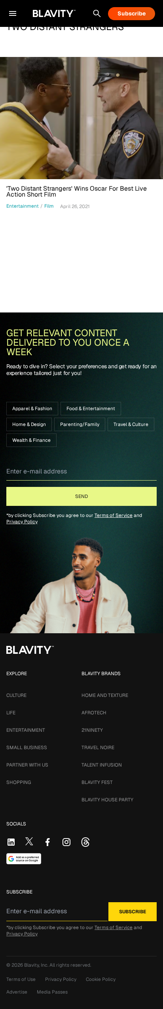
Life (10, 713)
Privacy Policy (22, 522)
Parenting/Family (79, 424)
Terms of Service (114, 515)
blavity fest (97, 782)
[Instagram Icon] (66, 842)
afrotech (94, 713)
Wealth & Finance (31, 440)
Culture (16, 695)
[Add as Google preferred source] (23, 858)
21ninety (92, 730)
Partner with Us (27, 765)
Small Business (26, 747)
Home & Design (29, 424)
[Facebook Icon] (47, 842)
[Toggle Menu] (12, 13)
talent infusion (102, 765)
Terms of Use (21, 979)
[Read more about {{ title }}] (81, 118)
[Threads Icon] (85, 842)
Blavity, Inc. (36, 965)
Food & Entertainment (90, 408)
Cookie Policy (101, 979)
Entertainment (25, 730)
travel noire (98, 747)
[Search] (97, 13)
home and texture (105, 695)
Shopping (18, 782)
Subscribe (132, 13)
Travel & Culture (131, 424)
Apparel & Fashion (32, 408)
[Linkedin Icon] (11, 842)
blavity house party (107, 800)
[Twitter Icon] (29, 841)
